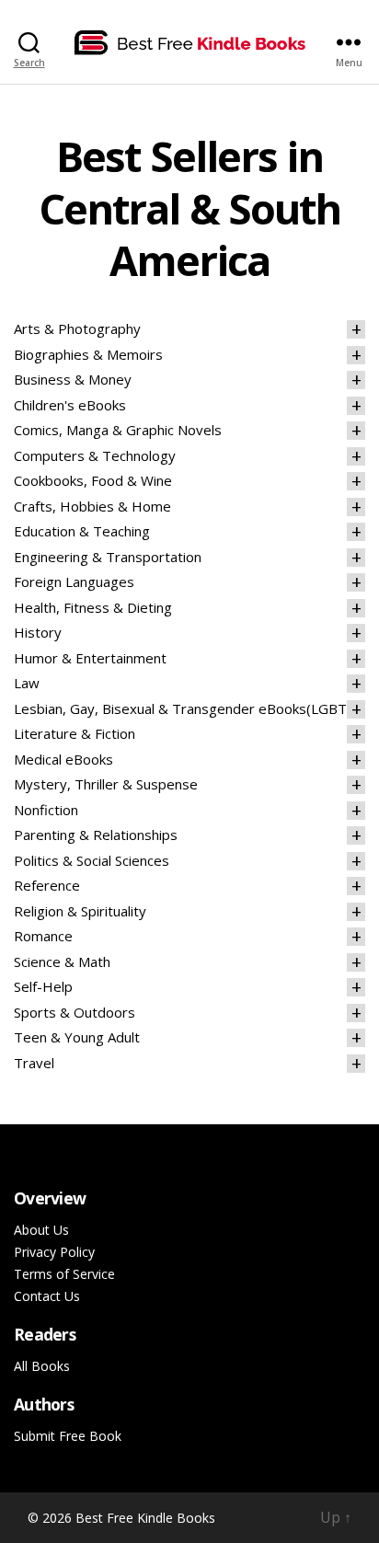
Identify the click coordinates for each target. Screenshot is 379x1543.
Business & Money (73, 379)
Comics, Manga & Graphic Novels (118, 429)
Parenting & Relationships (96, 834)
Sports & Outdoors (74, 1012)
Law (27, 683)
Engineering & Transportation (107, 556)
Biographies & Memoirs (88, 354)
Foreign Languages (74, 581)
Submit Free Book (67, 1436)
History (38, 632)
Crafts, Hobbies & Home (92, 506)
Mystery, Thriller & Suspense (106, 784)
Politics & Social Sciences (91, 860)
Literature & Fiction (74, 733)
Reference (47, 885)
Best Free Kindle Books (145, 1517)
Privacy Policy (54, 1252)
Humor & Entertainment (90, 658)
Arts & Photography (77, 328)
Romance (43, 936)
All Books (42, 1366)
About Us (41, 1229)
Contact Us (47, 1296)
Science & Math (62, 961)
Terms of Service (64, 1274)
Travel (34, 1063)
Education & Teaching (82, 531)
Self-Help (43, 986)
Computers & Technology (95, 455)
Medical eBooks (63, 759)
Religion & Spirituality (80, 911)
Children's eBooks (70, 405)
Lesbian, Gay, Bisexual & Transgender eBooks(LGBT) (182, 708)
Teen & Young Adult (77, 1037)
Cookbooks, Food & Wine (93, 480)
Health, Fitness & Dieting (93, 607)
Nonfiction (46, 809)
